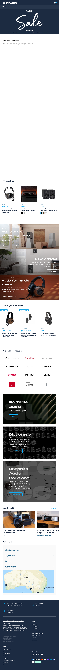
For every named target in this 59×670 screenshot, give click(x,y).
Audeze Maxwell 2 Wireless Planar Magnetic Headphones (9, 210)
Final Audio (24, 328)
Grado (42, 328)
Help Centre (35, 628)
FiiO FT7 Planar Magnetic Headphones (14, 531)
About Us (34, 624)
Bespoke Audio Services (38, 631)
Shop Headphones (9, 296)
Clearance (6, 665)
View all (53, 508)
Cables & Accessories (9, 660)
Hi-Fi (4, 651)
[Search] (3, 7)
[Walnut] (43, 213)
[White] (46, 213)
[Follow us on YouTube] (42, 655)
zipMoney (34, 640)
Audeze (4, 204)
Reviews (34, 638)
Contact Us (35, 626)
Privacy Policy (36, 635)
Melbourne (12, 550)
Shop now (6, 31)
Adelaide (10, 567)
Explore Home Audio (10, 245)
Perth (8, 561)
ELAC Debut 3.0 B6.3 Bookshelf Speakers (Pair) (48, 209)
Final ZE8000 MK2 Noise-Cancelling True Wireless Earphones (28, 335)
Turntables (6, 658)
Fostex (3, 328)
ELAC (41, 204)
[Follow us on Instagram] (39, 655)
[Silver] (24, 213)
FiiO (22, 204)
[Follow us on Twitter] (36, 655)
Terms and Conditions (38, 633)
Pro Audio (5, 656)
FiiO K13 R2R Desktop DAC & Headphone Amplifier (28, 209)
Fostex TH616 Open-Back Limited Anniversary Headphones (9, 335)
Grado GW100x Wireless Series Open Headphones (48, 334)
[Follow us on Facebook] (33, 655)
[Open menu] (4, 3)
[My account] (51, 3)
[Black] (22, 213)
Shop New (52, 271)
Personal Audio (7, 649)
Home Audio (6, 653)
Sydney (10, 556)
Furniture (5, 663)
